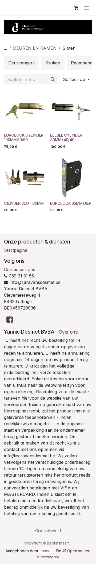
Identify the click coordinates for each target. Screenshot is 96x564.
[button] (76, 79)
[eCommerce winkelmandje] (76, 7)
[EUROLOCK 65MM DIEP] (71, 178)
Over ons (68, 332)
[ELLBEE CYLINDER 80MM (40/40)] (71, 110)
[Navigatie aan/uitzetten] (86, 7)
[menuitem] (21, 63)
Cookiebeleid (48, 530)
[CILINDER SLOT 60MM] (25, 178)
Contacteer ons (19, 269)
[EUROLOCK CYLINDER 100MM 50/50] (25, 110)
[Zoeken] (52, 79)
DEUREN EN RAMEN (35, 48)
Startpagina (15, 250)
